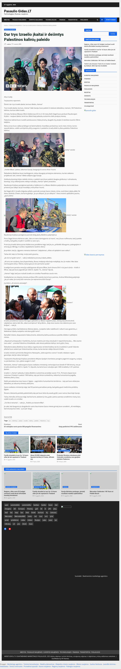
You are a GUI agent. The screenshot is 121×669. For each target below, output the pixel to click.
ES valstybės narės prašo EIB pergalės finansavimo (22, 425)
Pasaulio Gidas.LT (17, 11)
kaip (16, 513)
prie (51, 516)
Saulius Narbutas (96, 664)
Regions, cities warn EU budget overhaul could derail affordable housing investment (17, 480)
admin (9, 44)
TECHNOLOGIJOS (51, 20)
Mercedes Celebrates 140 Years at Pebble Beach (99, 60)
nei (35, 516)
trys (48, 421)
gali (36, 509)
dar (10, 421)
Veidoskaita (4, 666)
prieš (6, 520)
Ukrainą (7, 524)
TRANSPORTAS (73, 20)
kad (6, 513)
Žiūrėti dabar (111, 20)
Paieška (88, 30)
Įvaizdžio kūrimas (109, 664)
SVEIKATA (87, 96)
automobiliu (26, 505)
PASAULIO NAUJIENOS (19, 20)
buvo (50, 505)
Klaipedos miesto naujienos (65, 664)
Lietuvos (53, 513)
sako (44, 520)
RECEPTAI (87, 92)
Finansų (30, 509)
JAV (49, 509)
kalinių (31, 421)
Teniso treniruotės (15, 666)
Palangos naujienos (73, 666)
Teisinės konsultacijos (31, 664)
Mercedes (8, 516)
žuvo (30, 524)
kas (22, 513)
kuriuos (40, 513)
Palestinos (43, 421)
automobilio (15, 505)
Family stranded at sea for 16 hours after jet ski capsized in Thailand (16, 444)
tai (56, 520)
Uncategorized (89, 106)
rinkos (30, 520)
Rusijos (37, 520)
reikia (23, 520)
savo (50, 520)
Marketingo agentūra (14, 664)
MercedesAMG (20, 516)
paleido (36, 421)
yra (18, 524)
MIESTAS (7, 20)
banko (43, 505)
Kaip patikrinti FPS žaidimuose (70, 425)
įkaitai (20, 421)
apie (6, 505)
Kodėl (33, 513)
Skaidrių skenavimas (47, 664)
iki (41, 509)
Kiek (27, 513)
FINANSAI (62, 20)
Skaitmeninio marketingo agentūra (95, 576)
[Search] (97, 20)
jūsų (55, 509)
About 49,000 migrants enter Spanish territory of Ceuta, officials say (42, 444)
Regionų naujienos (58, 666)
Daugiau (8, 509)
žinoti (24, 524)
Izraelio (26, 421)
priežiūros (14, 520)
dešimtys (14, 421)
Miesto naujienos (82, 664)
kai (11, 513)
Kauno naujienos (45, 666)
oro (46, 516)
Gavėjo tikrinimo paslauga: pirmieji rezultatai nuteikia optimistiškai (74, 480)
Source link (8, 417)
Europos (21, 509)
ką (47, 513)
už (14, 524)
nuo (40, 516)
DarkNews (55, 659)
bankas (36, 505)
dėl (15, 509)
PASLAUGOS (84, 20)
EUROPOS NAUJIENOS (36, 20)
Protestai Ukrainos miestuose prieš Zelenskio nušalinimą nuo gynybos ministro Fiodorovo (69, 444)
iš (45, 509)
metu (30, 516)
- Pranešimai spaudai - (31, 666)
